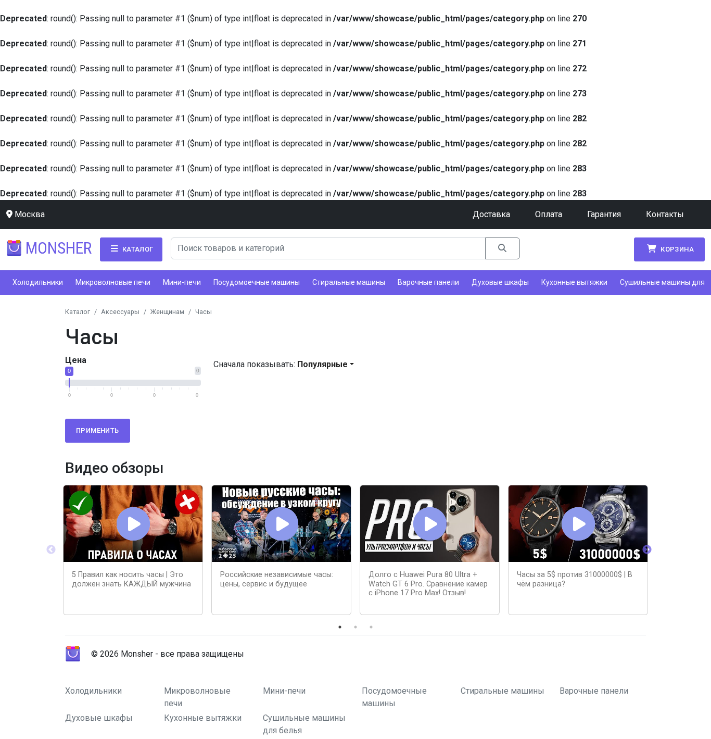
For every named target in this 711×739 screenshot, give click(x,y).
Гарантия (604, 214)
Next (647, 550)
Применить (97, 430)
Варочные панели (428, 282)
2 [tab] (355, 627)
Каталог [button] (136, 249)
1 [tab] (340, 627)
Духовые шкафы (500, 282)
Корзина (676, 249)
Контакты (665, 214)
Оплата (548, 214)
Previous (51, 550)
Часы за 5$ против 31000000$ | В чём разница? (574, 579)
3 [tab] (371, 627)
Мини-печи (182, 282)
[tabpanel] (133, 550)
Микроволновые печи (112, 282)
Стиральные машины (348, 282)
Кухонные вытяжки (574, 282)
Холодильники (37, 282)
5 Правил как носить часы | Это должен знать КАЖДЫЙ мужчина (131, 579)
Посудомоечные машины (256, 282)
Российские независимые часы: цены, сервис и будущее (276, 579)
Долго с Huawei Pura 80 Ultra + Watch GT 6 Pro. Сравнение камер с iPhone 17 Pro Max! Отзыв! (428, 583)
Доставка (491, 214)
